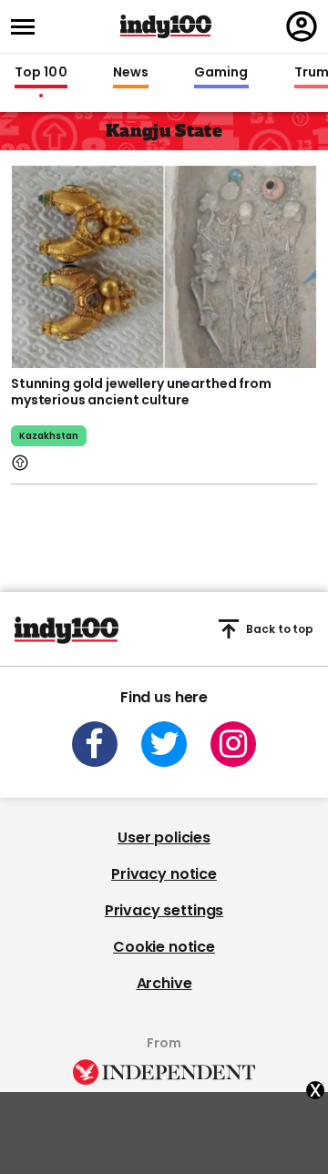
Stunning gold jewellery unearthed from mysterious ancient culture (141, 391)
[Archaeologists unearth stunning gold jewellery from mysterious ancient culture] (164, 265)
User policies (164, 837)
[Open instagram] (233, 744)
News (131, 73)
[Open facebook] (95, 744)
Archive (164, 983)
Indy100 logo (165, 26)
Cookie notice (164, 946)
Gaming (221, 73)
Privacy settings (164, 910)
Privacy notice (164, 873)
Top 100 (41, 73)
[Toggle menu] (28, 26)
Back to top (279, 629)
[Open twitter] (164, 744)
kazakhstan (48, 436)
